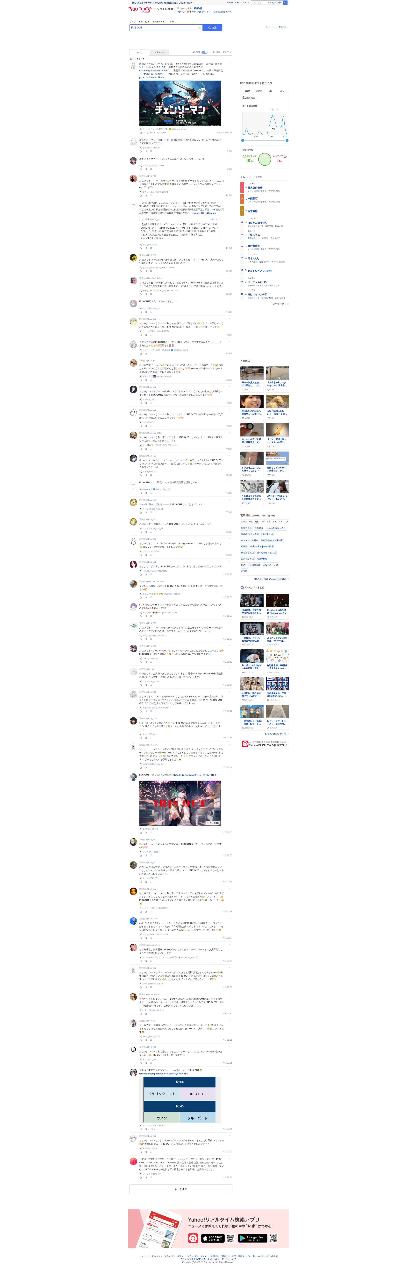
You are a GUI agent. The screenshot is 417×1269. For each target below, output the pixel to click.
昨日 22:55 (227, 616)
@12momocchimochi (158, 934)
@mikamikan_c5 (155, 764)
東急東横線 (262, 558)
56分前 (229, 512)
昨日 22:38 (227, 738)
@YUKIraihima (161, 192)
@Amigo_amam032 (158, 635)
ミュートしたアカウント (277, 27)
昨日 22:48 (227, 662)
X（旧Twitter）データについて (222, 1259)
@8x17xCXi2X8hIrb (161, 708)
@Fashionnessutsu (170, 290)
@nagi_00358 (151, 829)
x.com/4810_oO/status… (205, 213)
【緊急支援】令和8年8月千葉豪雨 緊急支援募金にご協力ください (162, 2)
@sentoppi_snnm (169, 612)
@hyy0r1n (155, 551)
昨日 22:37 (227, 767)
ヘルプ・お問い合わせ (267, 1256)
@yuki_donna (153, 681)
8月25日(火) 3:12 (224, 133)
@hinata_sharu (181, 350)
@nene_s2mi (154, 1036)
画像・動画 (159, 52)
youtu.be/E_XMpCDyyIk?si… (187, 774)
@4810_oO (155, 219)
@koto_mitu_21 (156, 509)
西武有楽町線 (247, 558)
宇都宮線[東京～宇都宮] (272, 540)
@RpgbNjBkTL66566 (164, 267)
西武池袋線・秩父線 (266, 552)
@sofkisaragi (159, 1125)
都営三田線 (246, 528)
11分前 (229, 195)
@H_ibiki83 (154, 852)
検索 (214, 27)
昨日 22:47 (227, 685)
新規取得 (198, 8)
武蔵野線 (259, 528)
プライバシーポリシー (174, 1256)
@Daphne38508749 (155, 581)
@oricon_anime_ (179, 129)
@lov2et (150, 422)
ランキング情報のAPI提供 (193, 1259)
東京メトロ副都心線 (250, 565)
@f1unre (153, 734)
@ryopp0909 (151, 1148)
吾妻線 (244, 571)
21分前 (229, 271)
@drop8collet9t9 (163, 376)
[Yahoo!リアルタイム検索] (151, 8)
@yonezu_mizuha (172, 594)
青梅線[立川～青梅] (250, 534)
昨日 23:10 (227, 574)
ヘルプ (246, 2)
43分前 (229, 493)
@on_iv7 (150, 669)
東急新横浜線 (247, 552)
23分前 (229, 312)
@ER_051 (153, 878)
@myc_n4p (150, 399)
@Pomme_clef (153, 308)
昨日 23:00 (227, 597)
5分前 (229, 169)
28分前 (229, 403)
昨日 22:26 (227, 987)
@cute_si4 (152, 471)
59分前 (229, 555)
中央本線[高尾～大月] (276, 528)
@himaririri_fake (156, 1010)
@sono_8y (156, 1174)
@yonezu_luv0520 (189, 957)
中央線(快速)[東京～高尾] (262, 546)
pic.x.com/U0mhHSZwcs (151, 77)
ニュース (171, 21)
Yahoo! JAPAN (234, 2)
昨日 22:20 (227, 1152)
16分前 (229, 248)
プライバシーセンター (197, 1256)
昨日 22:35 (227, 855)
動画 (147, 21)
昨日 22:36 (227, 832)
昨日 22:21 (227, 1040)
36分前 (229, 449)
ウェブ (132, 21)
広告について (227, 1256)
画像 (140, 21)
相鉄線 (244, 546)
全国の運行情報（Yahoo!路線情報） (270, 579)
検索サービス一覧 (246, 1256)
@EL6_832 (151, 176)
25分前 (229, 353)
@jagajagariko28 (154, 278)
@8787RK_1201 (163, 489)
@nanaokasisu (153, 945)
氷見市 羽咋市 (276, 2)
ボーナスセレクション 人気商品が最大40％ (210, 11)
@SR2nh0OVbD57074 (159, 331)
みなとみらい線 (270, 565)
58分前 (229, 532)
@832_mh (151, 1059)
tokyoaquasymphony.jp (151, 1073)
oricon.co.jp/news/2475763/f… (155, 70)
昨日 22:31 (227, 912)
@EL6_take (151, 500)
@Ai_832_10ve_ (170, 445)
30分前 (229, 426)
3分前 (229, 151)
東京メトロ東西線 (249, 540)
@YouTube (208, 774)
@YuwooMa (153, 658)
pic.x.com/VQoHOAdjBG (176, 1073)
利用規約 (214, 1256)
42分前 (229, 475)
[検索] (285, 2)
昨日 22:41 (227, 711)
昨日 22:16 (227, 1177)
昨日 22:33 (227, 882)
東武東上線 (267, 534)
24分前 (229, 335)
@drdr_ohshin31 (156, 165)
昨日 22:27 (227, 961)
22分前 (229, 294)
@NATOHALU (153, 148)
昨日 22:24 (227, 1014)
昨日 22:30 (227, 938)
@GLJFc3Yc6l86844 (160, 908)
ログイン (181, 11)
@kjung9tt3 (162, 571)
